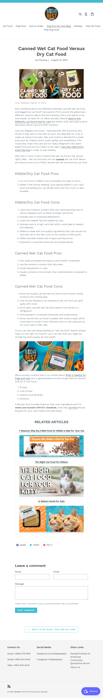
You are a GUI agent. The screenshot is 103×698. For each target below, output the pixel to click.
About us (75, 667)
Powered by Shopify (39, 692)
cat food (72, 407)
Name (18, 571)
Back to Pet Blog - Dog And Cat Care (54, 629)
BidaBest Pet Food (22, 692)
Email (56, 571)
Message (19, 584)
